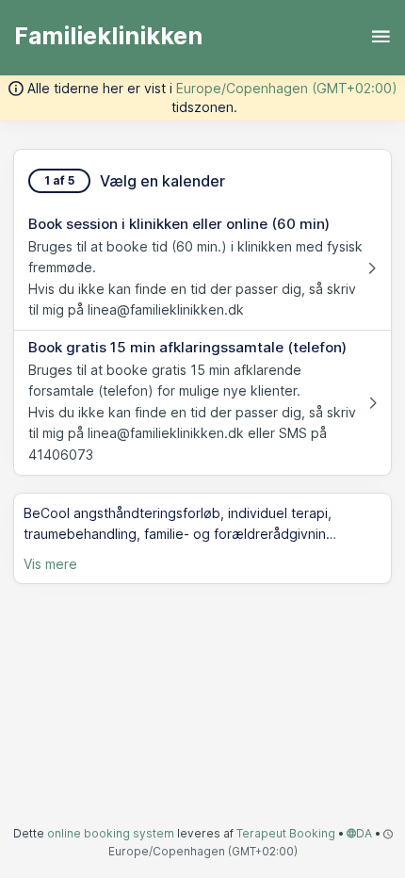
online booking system (110, 833)
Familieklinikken (108, 36)
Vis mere (50, 564)
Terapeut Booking (285, 833)
